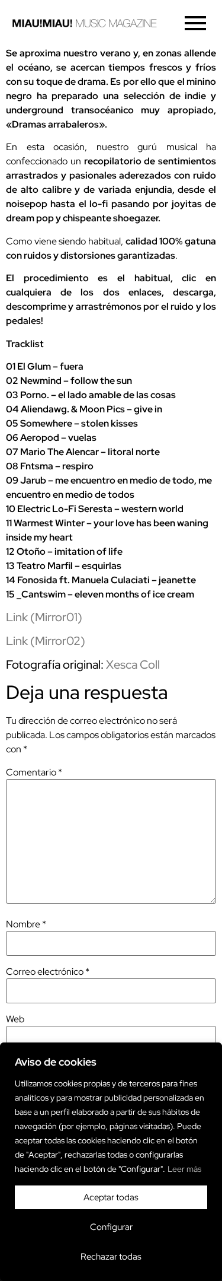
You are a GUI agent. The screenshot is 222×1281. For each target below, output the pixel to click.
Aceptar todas (111, 1197)
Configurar (111, 1227)
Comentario (34, 772)
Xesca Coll (133, 664)
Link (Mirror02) (45, 641)
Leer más (184, 1169)
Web (15, 1019)
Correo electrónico (47, 972)
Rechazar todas (111, 1257)
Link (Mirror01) (44, 617)
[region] (111, 1161)
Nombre (26, 924)
